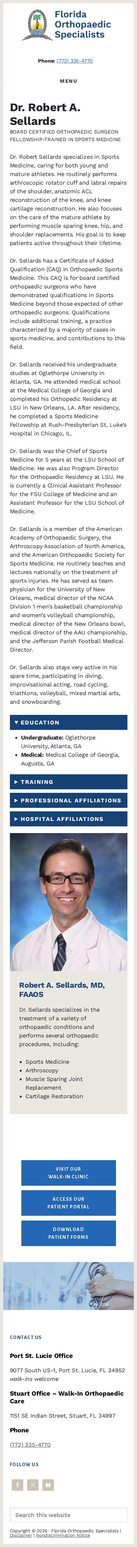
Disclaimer (21, 1535)
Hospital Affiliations (62, 819)
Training (37, 781)
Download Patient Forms (68, 1233)
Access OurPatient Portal (68, 1203)
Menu (68, 81)
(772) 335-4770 (75, 61)
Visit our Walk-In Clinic (68, 1173)
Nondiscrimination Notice (63, 1535)
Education (40, 722)
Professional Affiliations (71, 800)
